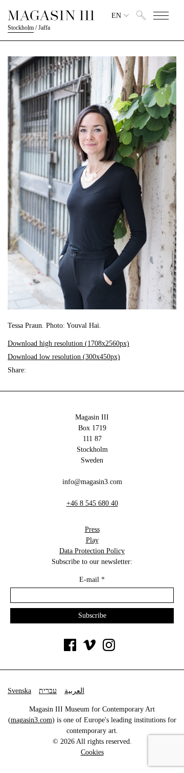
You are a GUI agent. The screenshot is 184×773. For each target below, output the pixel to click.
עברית (48, 691)
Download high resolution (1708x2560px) (68, 343)
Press (92, 529)
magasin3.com (31, 720)
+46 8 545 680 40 (92, 503)
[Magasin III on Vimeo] (89, 649)
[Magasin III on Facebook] (70, 649)
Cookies (92, 752)
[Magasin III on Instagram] (109, 649)
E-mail (92, 579)
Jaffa (44, 27)
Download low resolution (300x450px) (64, 357)
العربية (74, 691)
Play (92, 540)
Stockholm (21, 27)
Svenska (19, 691)
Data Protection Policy (92, 551)
